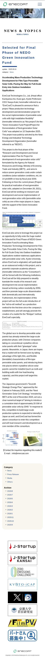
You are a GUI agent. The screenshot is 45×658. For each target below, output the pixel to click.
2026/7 (10, 495)
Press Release (13, 474)
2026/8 (10, 491)
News (12, 72)
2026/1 (10, 514)
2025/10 (10, 521)
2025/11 (10, 517)
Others (10, 482)
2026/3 (10, 506)
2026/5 (10, 499)
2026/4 (10, 502)
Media (9, 478)
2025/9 (10, 525)
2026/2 (10, 510)
